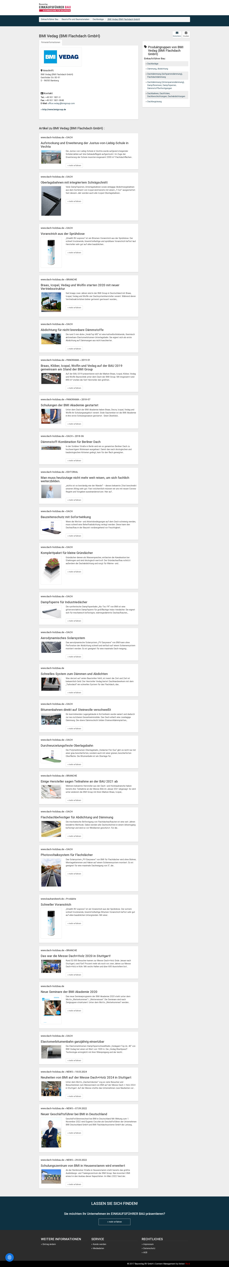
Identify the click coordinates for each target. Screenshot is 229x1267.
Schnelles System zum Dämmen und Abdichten (74, 674)
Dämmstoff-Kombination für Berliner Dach (71, 442)
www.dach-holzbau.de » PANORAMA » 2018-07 (65, 399)
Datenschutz (149, 1248)
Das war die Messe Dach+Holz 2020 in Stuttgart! (76, 956)
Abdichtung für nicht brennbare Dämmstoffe (72, 330)
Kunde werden (99, 1244)
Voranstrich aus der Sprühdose (63, 234)
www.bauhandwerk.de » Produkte (58, 898)
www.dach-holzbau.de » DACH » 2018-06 (62, 436)
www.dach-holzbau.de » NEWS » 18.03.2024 (64, 1071)
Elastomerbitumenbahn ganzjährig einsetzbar (72, 1041)
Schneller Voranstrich (56, 904)
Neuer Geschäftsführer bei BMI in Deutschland (74, 1114)
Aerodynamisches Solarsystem (63, 638)
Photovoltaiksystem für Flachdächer (67, 855)
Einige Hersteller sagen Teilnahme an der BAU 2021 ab (79, 781)
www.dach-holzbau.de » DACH (57, 137)
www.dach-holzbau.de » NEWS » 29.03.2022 (64, 1159)
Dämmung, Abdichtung (157, 68)
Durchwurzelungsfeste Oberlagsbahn (67, 745)
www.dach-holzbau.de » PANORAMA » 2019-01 (65, 360)
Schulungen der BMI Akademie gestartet (69, 405)
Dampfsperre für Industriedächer (64, 602)
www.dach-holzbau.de (52, 668)
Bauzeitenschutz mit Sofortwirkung (66, 517)
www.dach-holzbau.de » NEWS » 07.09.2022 (64, 1108)
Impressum (148, 1244)
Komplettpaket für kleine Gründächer (67, 553)
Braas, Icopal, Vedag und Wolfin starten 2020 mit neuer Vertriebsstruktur (80, 286)
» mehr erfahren (74, 165)
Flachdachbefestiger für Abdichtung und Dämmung (77, 817)
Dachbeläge (98, 19)
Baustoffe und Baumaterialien (75, 19)
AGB (145, 1252)
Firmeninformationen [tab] (50, 42)
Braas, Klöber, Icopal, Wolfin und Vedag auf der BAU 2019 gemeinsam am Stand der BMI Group (81, 367)
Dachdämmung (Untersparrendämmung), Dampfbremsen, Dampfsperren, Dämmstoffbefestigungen (165, 85)
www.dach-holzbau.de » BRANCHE (59, 279)
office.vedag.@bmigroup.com (61, 103)
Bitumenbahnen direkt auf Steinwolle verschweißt (76, 710)
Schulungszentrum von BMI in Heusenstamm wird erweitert (83, 1166)
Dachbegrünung (154, 101)
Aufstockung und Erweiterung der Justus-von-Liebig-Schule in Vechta (84, 144)
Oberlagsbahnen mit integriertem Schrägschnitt (74, 182)
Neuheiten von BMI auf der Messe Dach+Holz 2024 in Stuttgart (86, 1077)
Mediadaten (98, 1248)
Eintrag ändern (49, 1244)
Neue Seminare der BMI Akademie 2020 (69, 992)
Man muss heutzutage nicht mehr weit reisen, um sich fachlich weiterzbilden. (85, 479)
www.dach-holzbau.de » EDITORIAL (59, 472)
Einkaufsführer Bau (49, 19)
